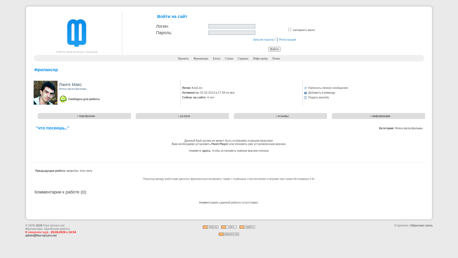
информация (381, 116)
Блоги (216, 58)
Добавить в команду (321, 92)
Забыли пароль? (264, 39)
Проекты (183, 58)
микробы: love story (79, 170)
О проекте (401, 225)
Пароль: (164, 32)
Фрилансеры (200, 58)
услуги (185, 116)
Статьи (229, 58)
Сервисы (243, 58)
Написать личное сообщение (328, 88)
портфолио (87, 116)
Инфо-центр (260, 58)
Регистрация (287, 39)
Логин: (162, 26)
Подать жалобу (318, 97)
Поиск (276, 58)
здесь (206, 150)
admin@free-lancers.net (41, 235)
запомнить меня (304, 30)
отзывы (283, 116)
